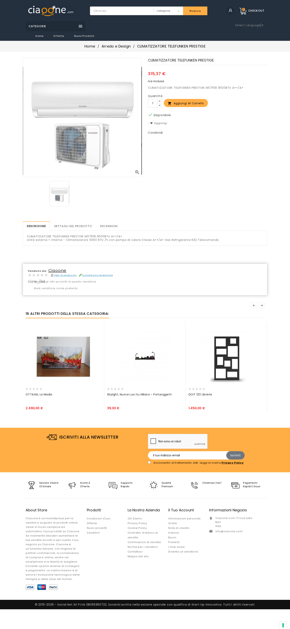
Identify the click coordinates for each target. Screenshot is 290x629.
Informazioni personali (184, 518)
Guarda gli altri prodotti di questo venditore (65, 281)
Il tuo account (181, 510)
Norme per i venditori (143, 547)
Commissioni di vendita (144, 542)
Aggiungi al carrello (186, 103)
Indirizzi (173, 533)
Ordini (172, 523)
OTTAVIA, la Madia (39, 394)
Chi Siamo (135, 518)
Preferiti (174, 542)
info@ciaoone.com (229, 531)
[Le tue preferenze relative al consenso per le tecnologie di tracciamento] (283, 625)
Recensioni (109, 226)
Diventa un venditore (183, 552)
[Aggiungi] (37, 387)
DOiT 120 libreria (200, 394)
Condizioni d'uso (99, 518)
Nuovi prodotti (84, 36)
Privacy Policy (137, 523)
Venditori (93, 533)
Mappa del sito (138, 556)
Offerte (58, 36)
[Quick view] (44, 387)
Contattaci (135, 552)
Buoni (172, 537)
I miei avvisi (176, 547)
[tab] (36, 226)
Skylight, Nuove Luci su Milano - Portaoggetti (139, 394)
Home (39, 36)
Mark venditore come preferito (56, 288)
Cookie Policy (137, 528)
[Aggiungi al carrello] (29, 387)
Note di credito (179, 528)
